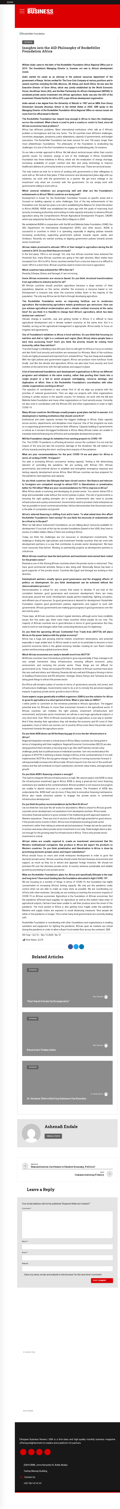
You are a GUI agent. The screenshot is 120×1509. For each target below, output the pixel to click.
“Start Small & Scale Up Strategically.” (48, 1001)
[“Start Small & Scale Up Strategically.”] (67, 985)
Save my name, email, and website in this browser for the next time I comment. (63, 1274)
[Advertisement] (67, 1324)
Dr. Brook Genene (97, 1094)
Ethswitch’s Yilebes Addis (41, 1049)
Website (25, 1263)
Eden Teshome (98, 997)
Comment (26, 1208)
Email (25, 1252)
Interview (28, 42)
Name (25, 1241)
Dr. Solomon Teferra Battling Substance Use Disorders (56, 1098)
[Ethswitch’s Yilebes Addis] (67, 1034)
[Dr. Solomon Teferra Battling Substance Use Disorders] (67, 1083)
